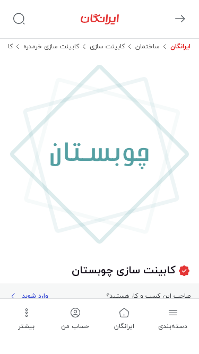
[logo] (100, 19)
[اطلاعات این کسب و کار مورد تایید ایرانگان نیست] (184, 271)
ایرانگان (180, 46)
